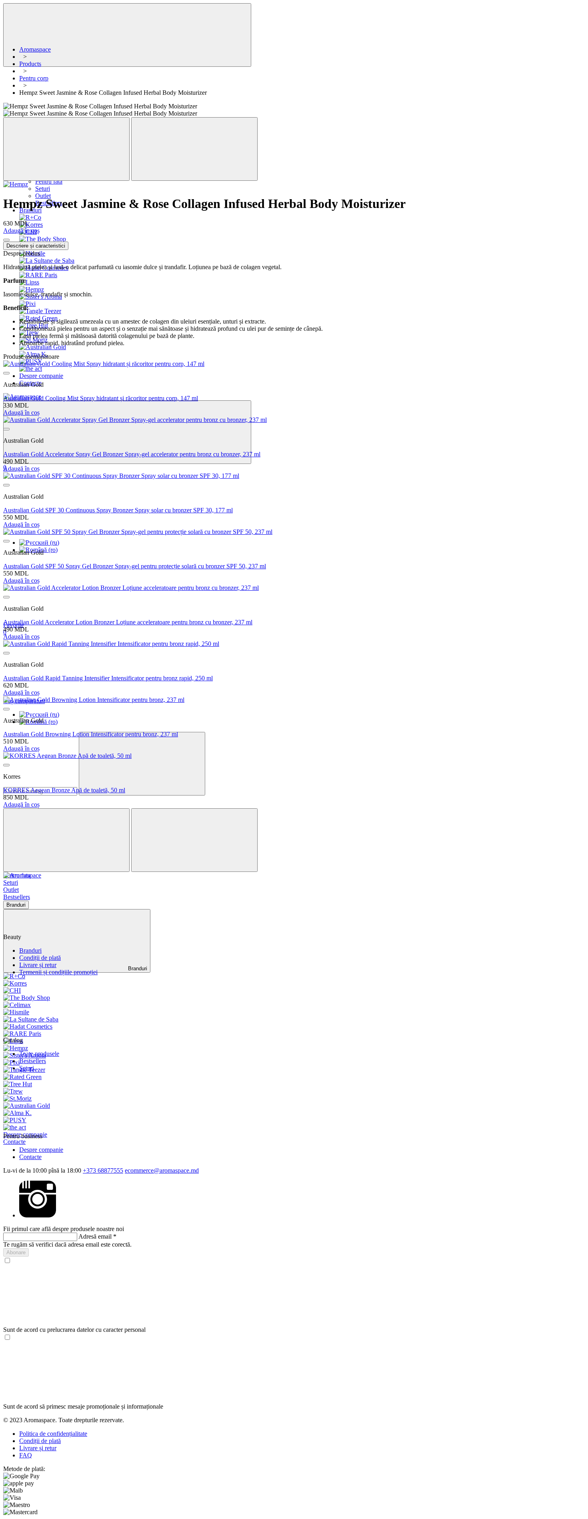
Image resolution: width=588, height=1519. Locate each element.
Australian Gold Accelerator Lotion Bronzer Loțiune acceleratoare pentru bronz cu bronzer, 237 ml (127, 622)
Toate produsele (39, 1053)
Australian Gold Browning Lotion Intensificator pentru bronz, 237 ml (90, 734)
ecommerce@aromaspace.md (162, 1170)
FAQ (25, 1455)
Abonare (16, 1252)
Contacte (14, 1141)
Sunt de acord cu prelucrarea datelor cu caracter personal (74, 1329)
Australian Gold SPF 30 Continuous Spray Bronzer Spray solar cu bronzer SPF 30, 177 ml (118, 510)
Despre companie (41, 1149)
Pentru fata (48, 181)
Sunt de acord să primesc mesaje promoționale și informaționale (83, 1406)
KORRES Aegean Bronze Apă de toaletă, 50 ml (64, 790)
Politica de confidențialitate (53, 1433)
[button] (294, 910)
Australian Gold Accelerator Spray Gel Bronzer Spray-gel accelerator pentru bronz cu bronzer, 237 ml (131, 454)
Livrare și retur (37, 964)
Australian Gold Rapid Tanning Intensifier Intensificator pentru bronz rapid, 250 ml (108, 678)
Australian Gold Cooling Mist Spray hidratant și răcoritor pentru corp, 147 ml (100, 398)
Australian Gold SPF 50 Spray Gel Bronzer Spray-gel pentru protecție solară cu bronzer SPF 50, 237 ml (134, 566)
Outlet (43, 195)
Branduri (30, 950)
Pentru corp (33, 78)
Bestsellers (32, 1060)
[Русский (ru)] (39, 542)
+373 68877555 (103, 1170)
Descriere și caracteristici (35, 246)
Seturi (42, 188)
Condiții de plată (40, 957)
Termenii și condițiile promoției (58, 972)
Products (30, 63)
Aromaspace (35, 49)
